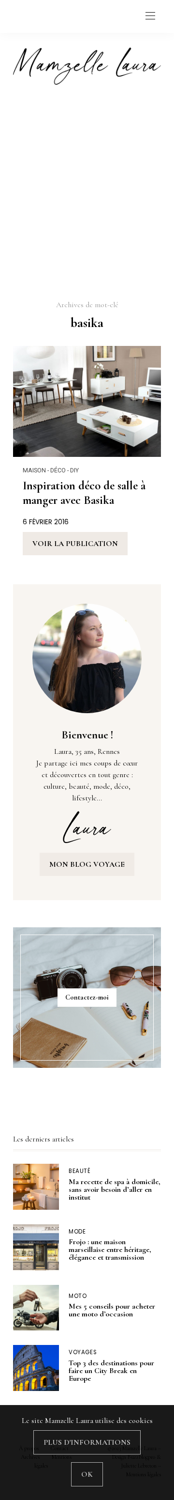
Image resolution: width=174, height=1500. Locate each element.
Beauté (80, 1171)
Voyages (83, 1352)
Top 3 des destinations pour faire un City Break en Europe (111, 1370)
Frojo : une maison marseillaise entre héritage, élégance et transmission (110, 1249)
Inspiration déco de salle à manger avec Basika (84, 492)
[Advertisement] (87, 191)
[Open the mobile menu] (150, 16)
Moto (78, 1296)
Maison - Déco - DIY (51, 470)
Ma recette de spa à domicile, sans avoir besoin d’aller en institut (114, 1189)
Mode (77, 1231)
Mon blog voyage (87, 864)
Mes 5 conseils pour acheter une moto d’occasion (112, 1310)
